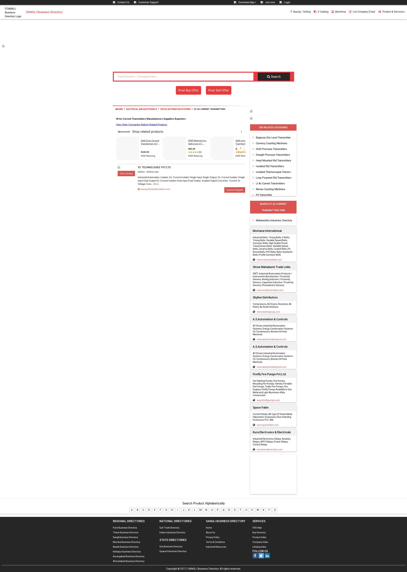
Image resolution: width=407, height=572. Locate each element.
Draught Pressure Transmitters (273, 154)
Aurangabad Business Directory (129, 556)
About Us (210, 532)
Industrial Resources (216, 547)
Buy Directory (259, 532)
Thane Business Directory (125, 532)
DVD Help (257, 527)
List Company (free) (364, 11)
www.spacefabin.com (268, 425)
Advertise (340, 11)
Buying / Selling (302, 11)
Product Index (259, 537)
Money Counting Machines (270, 189)
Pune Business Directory (125, 527)
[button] (247, 2)
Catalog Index (259, 547)
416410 (149, 172)
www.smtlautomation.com (270, 290)
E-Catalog (323, 11)
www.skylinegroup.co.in (268, 312)
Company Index (260, 542)
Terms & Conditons (215, 542)
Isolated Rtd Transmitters (270, 166)
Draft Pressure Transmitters (271, 149)
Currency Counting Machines (271, 143)
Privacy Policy (213, 537)
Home (120, 109)
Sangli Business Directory (125, 537)
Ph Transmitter (264, 194)
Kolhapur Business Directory (127, 551)
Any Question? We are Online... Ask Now (399, 564)
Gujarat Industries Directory (173, 551)
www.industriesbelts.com (269, 259)
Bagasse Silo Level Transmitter (273, 137)
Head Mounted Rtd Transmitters (273, 160)
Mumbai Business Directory (126, 542)
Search (276, 77)
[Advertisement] (203, 43)
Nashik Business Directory (126, 547)
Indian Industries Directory (172, 532)
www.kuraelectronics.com (270, 449)
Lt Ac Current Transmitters (270, 183)
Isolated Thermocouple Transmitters (276, 172)
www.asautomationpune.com (271, 339)
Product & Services (393, 11)
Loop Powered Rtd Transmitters (273, 177)
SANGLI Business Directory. (203, 568)
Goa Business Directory (171, 546)
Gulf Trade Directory (169, 527)
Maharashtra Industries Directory (274, 220)
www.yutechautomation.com (155, 189)
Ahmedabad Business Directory (129, 561)
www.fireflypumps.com (268, 400)
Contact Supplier (234, 190)
